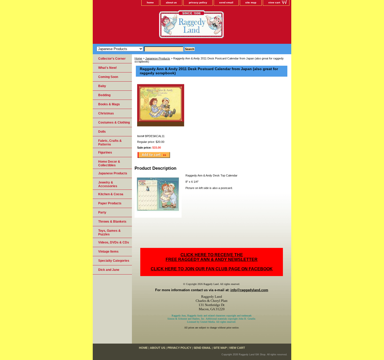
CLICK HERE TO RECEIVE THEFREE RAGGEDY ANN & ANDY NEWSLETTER (212, 257)
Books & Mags (109, 104)
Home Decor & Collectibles (109, 163)
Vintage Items (108, 251)
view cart (274, 2)
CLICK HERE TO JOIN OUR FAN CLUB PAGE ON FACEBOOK (212, 269)
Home (138, 58)
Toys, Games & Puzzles (109, 232)
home (150, 2)
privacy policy (198, 2)
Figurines (105, 152)
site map (250, 2)
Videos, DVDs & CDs (113, 242)
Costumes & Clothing (114, 122)
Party (102, 212)
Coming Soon (108, 77)
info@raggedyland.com (249, 290)
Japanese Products (157, 58)
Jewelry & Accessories (107, 184)
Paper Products (109, 203)
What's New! (107, 68)
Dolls (102, 131)
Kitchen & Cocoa (110, 194)
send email (226, 2)
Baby (102, 86)
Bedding (104, 95)
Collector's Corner (112, 58)
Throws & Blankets (112, 221)
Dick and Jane (108, 270)
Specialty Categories (113, 261)
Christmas (106, 113)
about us (171, 2)
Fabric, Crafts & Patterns (110, 142)
